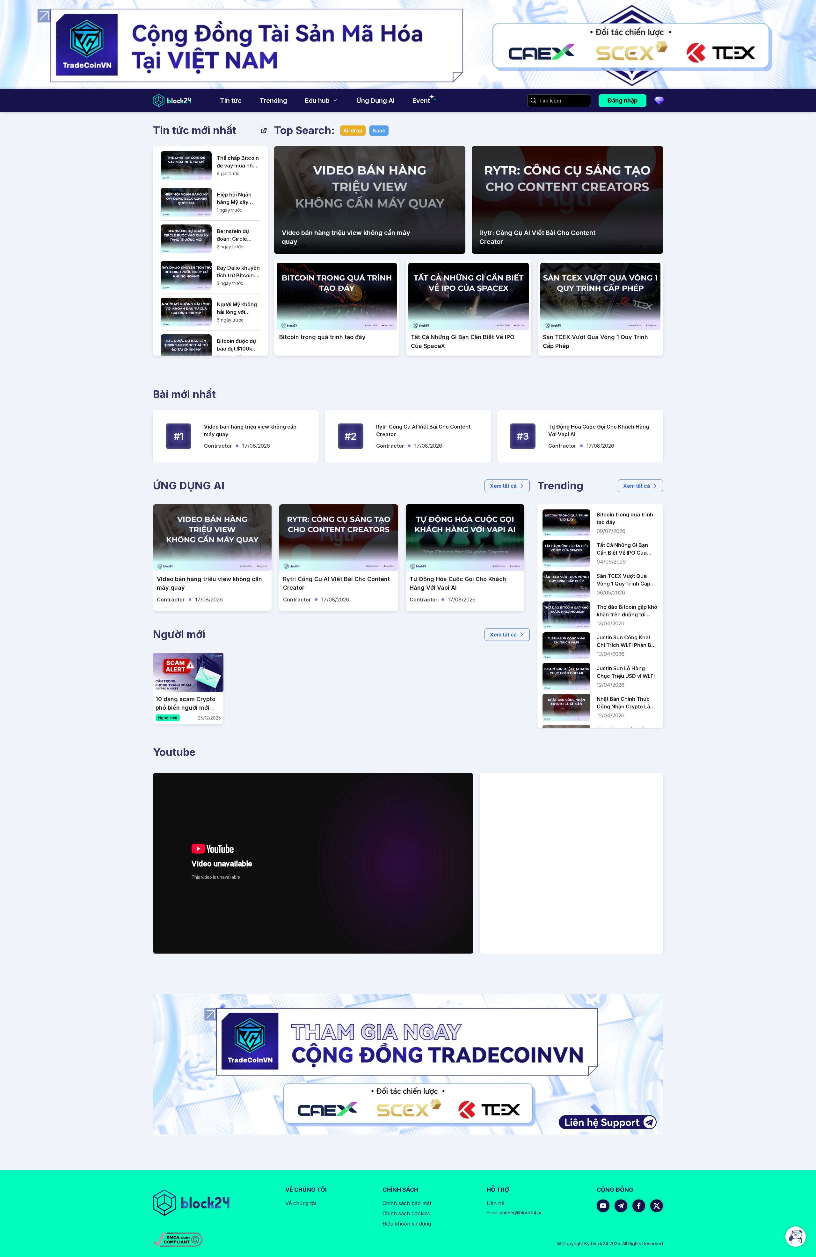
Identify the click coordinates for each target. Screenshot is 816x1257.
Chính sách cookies (406, 1213)
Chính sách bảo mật (406, 1203)
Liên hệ (495, 1203)
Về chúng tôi (300, 1203)
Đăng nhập (623, 100)
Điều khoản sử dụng (406, 1223)
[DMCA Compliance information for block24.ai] (177, 1239)
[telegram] (621, 1205)
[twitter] (656, 1205)
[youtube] (603, 1205)
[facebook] (638, 1205)
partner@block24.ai (514, 1212)
